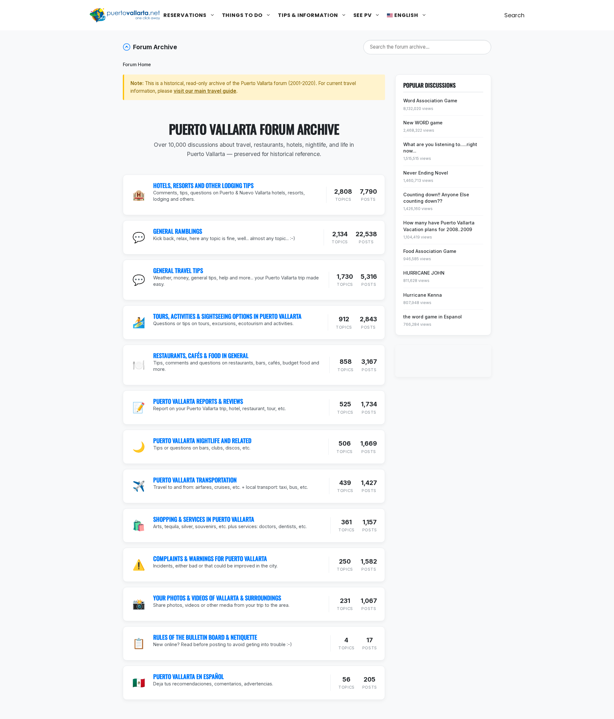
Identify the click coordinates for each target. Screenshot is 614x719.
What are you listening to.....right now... (440, 147)
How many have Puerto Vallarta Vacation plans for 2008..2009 (439, 226)
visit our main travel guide (205, 91)
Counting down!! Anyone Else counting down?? (436, 198)
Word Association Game (430, 100)
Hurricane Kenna (422, 295)
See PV (362, 15)
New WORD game (423, 122)
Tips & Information (308, 15)
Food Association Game (429, 251)
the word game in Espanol (432, 316)
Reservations (185, 15)
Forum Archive (155, 47)
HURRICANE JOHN (424, 273)
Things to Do (242, 15)
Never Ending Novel (425, 173)
